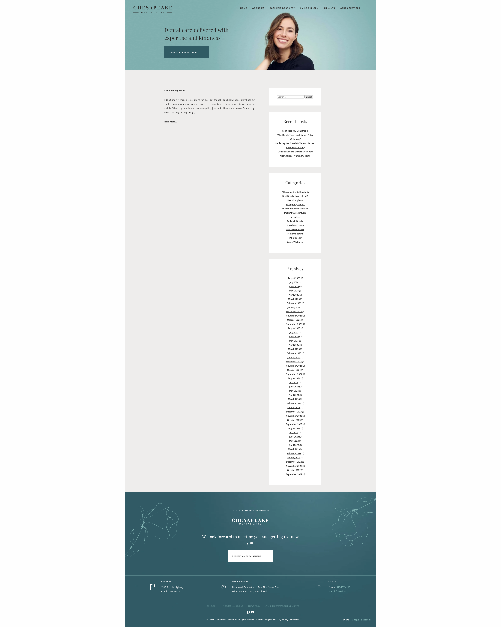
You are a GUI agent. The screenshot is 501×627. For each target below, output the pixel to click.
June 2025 (294, 336)
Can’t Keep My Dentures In (295, 130)
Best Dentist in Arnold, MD (231, 606)
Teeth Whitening (295, 233)
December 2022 (294, 461)
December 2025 (294, 311)
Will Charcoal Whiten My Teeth (295, 155)
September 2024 (294, 374)
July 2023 (294, 432)
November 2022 (294, 466)
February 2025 (294, 353)
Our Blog (211, 606)
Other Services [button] (350, 8)
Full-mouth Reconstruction (295, 208)
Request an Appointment (182, 52)
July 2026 (294, 282)
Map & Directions (337, 591)
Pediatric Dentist (295, 221)
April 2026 (294, 294)
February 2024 (294, 403)
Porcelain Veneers (295, 229)
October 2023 (294, 420)
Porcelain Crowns (295, 225)
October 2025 (294, 319)
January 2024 (293, 407)
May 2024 (294, 390)
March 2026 (294, 299)
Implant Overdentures (295, 212)
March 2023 (294, 449)
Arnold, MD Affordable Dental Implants (282, 606)
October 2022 (294, 470)
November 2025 (294, 315)
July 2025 (294, 332)
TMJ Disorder (295, 237)
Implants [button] (329, 8)
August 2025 (294, 328)
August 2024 (294, 378)
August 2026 (294, 278)
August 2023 (294, 428)
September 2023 (294, 424)
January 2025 (293, 357)
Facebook (366, 619)
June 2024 (294, 386)
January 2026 (293, 307)
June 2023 (294, 436)
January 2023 (293, 457)
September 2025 (294, 324)
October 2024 (294, 370)
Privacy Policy (254, 606)
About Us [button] (258, 8)
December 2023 (294, 411)
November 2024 (294, 365)
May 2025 (294, 340)
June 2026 (294, 286)
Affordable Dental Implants (295, 192)
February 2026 (294, 303)
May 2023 (294, 440)
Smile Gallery (309, 8)
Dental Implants (295, 200)
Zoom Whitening (295, 242)
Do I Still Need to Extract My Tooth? (295, 151)
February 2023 (294, 453)
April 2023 (294, 445)
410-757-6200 (343, 587)
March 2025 (294, 349)
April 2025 (294, 344)
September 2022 (294, 474)
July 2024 (294, 382)
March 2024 (294, 399)
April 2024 (294, 395)
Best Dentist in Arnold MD (295, 196)
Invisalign (295, 217)
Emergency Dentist (295, 204)
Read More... (170, 121)
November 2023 (294, 415)
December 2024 (294, 361)
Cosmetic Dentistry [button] (282, 8)
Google (355, 619)
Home (243, 8)
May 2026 (294, 290)
